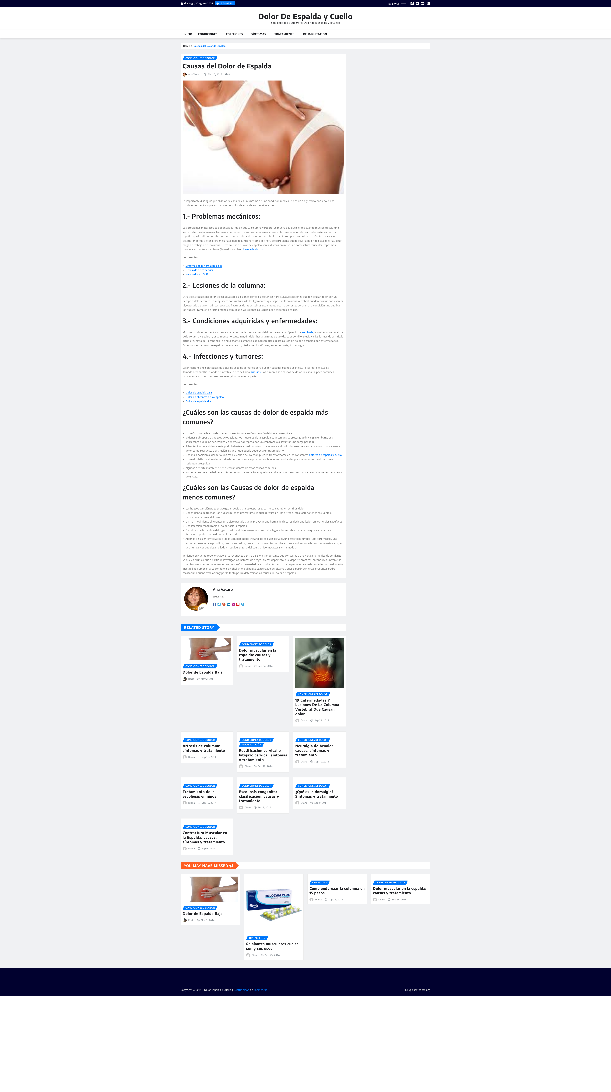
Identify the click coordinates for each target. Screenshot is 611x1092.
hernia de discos (253, 249)
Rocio (191, 678)
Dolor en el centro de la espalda (205, 397)
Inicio (187, 34)
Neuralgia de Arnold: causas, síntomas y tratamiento (314, 750)
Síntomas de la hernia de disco (204, 265)
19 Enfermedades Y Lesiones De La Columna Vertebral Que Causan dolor (317, 707)
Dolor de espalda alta (198, 401)
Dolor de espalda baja (199, 392)
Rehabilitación (315, 34)
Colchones (235, 34)
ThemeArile (260, 990)
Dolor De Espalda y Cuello (305, 16)
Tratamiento (284, 34)
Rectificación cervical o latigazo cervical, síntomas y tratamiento (263, 755)
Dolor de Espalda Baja (203, 672)
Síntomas (259, 34)
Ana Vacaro (194, 74)
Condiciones (208, 34)
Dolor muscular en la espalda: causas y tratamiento (257, 654)
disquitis (255, 372)
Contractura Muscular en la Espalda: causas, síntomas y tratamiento (205, 837)
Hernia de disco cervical (200, 270)
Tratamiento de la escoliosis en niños (199, 793)
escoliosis (307, 332)
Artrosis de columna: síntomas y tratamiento (204, 748)
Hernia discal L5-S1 (197, 274)
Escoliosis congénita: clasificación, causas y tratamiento (259, 796)
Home (186, 45)
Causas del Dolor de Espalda (210, 45)
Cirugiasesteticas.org (417, 990)
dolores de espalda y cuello (325, 455)
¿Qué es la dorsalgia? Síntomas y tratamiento (316, 793)
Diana (248, 665)
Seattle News (241, 990)
